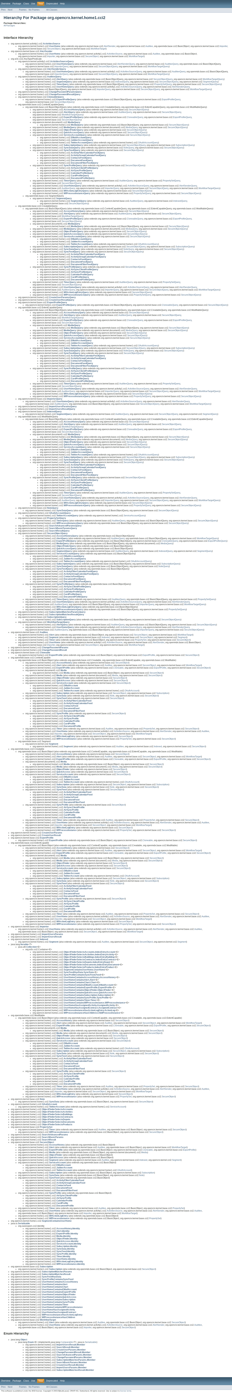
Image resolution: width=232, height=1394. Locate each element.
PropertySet (140, 640)
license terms (125, 1391)
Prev (3, 10)
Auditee (149, 46)
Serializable (91, 1342)
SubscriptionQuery (185, 145)
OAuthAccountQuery (148, 142)
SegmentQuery (210, 81)
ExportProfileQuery (171, 99)
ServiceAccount (117, 1106)
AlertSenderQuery (126, 64)
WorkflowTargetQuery (158, 66)
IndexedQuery (122, 81)
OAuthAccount (132, 690)
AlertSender (109, 46)
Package (17, 3)
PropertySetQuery (163, 84)
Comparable (67, 1342)
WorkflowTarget (98, 48)
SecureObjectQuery (108, 66)
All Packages (9, 25)
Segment (182, 637)
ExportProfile (148, 655)
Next (10, 10)
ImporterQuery (61, 66)
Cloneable (118, 668)
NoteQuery (128, 147)
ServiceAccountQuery (134, 515)
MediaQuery (132, 127)
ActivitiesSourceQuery (131, 71)
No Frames (34, 10)
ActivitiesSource (115, 54)
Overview (5, 3)
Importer (223, 46)
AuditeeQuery (171, 64)
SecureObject (54, 48)
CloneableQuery (135, 117)
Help (62, 3)
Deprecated (52, 3)
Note (112, 695)
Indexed (106, 637)
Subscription (162, 693)
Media (115, 675)
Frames (22, 10)
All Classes (51, 10)
